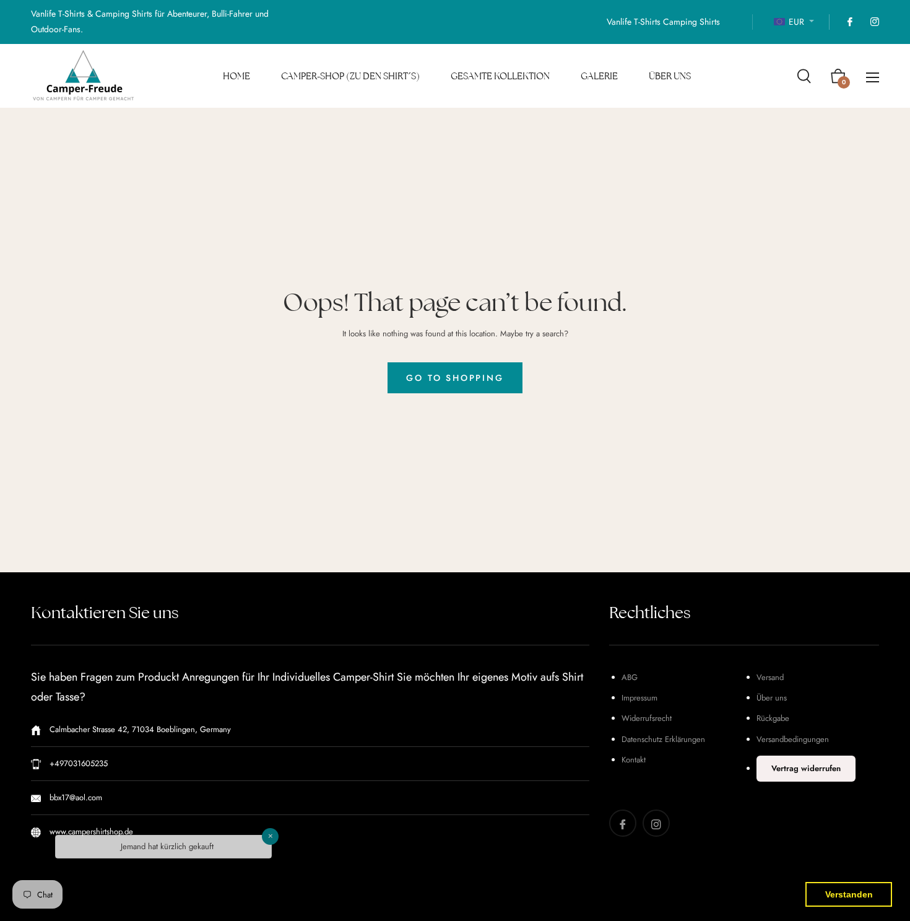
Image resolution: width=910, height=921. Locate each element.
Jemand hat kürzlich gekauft (167, 853)
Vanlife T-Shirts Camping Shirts (663, 21)
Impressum (639, 698)
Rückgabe (772, 718)
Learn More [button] (673, 901)
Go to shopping (454, 378)
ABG (630, 677)
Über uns (771, 698)
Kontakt (634, 760)
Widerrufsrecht (647, 718)
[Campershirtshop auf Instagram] (874, 21)
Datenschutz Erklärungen (663, 739)
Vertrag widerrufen (806, 768)
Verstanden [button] (849, 894)
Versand (770, 677)
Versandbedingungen (792, 739)
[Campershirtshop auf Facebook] (849, 21)
